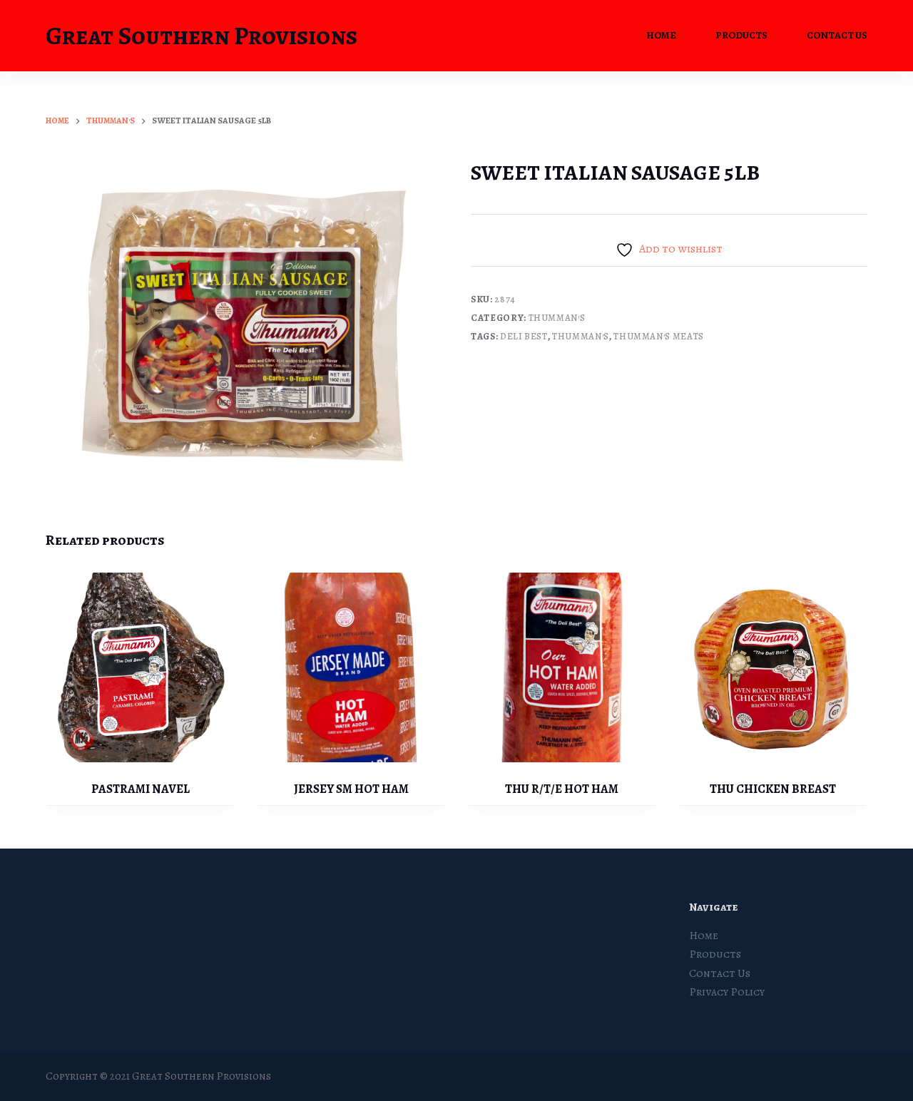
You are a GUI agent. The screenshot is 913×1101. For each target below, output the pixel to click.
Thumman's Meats (658, 336)
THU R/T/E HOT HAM (561, 789)
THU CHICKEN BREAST (773, 789)
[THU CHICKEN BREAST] (773, 667)
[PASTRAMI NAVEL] (140, 667)
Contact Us (837, 35)
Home (661, 35)
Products (741, 35)
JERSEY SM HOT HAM (351, 789)
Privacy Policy (727, 992)
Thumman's (557, 318)
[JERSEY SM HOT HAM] (352, 667)
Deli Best (524, 336)
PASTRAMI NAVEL (140, 789)
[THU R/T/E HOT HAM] (562, 667)
